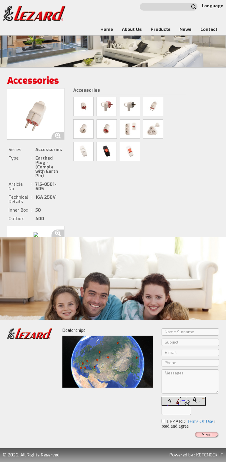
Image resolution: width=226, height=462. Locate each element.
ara (193, 6)
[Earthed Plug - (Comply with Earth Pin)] (153, 106)
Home (106, 29)
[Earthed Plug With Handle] (107, 106)
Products (161, 29)
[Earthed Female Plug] (83, 129)
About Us (132, 29)
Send (207, 435)
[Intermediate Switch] (83, 151)
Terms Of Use (200, 421)
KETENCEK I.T (209, 455)
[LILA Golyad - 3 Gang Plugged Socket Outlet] (130, 129)
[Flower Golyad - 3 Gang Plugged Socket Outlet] (153, 129)
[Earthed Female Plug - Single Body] (107, 129)
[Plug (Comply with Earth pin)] (83, 106)
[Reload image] (184, 401)
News (186, 29)
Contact (208, 29)
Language (212, 6)
